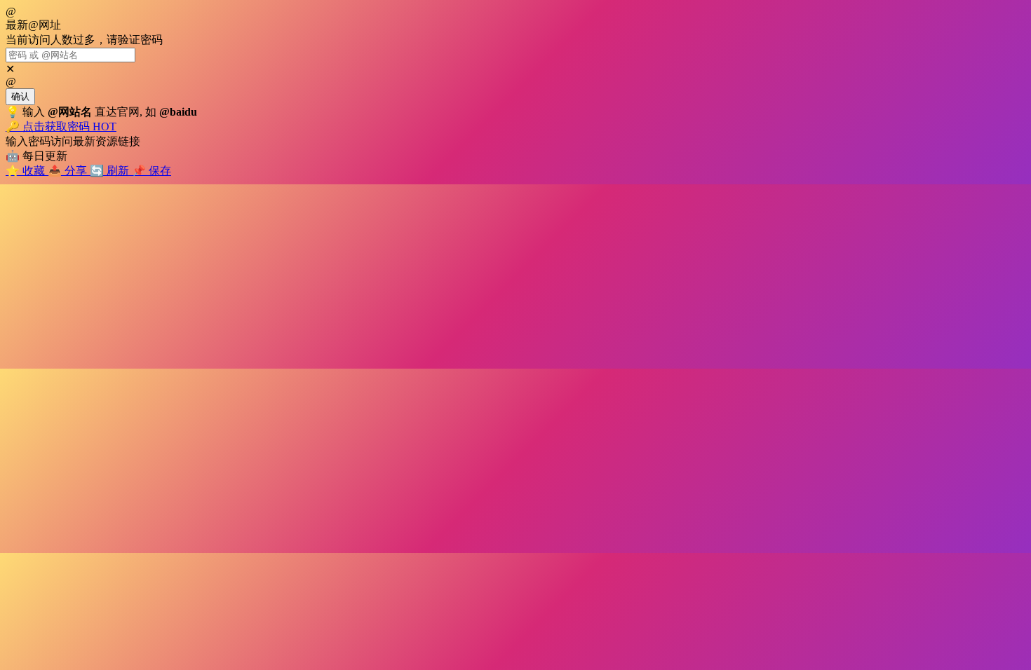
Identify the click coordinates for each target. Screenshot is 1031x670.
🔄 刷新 (111, 171)
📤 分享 (69, 171)
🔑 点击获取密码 (61, 126)
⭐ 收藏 (27, 171)
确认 (20, 96)
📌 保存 (151, 171)
